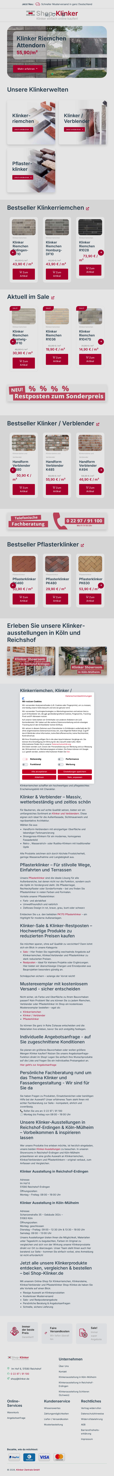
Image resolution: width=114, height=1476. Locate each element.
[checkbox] (25, 759)
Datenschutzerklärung (61, 744)
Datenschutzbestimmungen (78, 696)
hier (68, 752)
